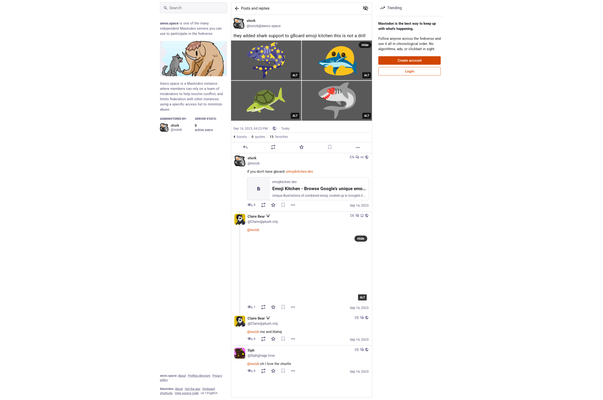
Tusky (285, 128)
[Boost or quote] (273, 147)
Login (409, 71)
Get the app (192, 389)
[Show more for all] (365, 8)
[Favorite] (301, 147)
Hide (365, 45)
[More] (358, 147)
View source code (187, 393)
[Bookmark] (330, 147)
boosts (240, 137)
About (182, 375)
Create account (410, 60)
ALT (295, 75)
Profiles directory (199, 375)
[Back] (236, 8)
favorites (279, 137)
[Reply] (245, 147)
